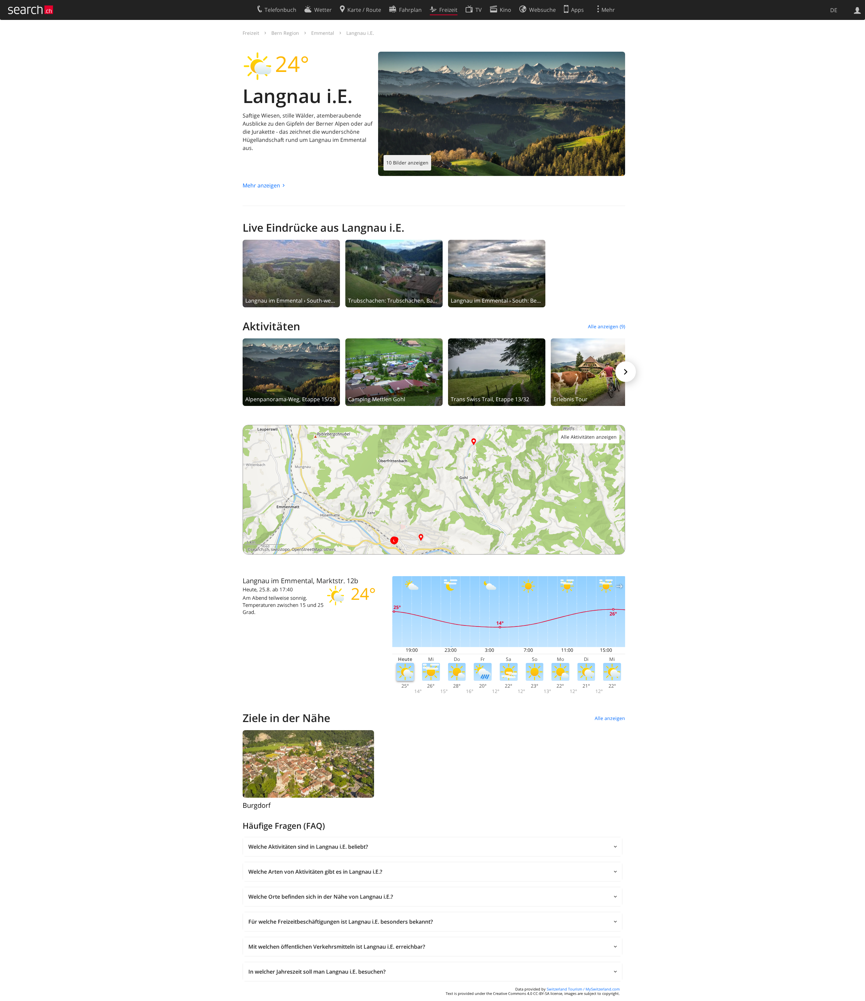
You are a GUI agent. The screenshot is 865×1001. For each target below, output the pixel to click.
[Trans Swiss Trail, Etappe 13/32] (496, 371)
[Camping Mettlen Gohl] (394, 371)
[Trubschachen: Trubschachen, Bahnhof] (394, 273)
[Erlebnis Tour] (599, 371)
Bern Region (285, 33)
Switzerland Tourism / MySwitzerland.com (583, 989)
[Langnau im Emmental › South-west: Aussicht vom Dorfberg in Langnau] (291, 273)
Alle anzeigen (610, 718)
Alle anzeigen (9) (606, 326)
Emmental (322, 33)
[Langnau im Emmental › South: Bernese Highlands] (496, 273)
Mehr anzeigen (261, 185)
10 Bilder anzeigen (407, 162)
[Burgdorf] (308, 763)
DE (833, 10)
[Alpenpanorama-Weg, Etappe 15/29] (291, 371)
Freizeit (251, 33)
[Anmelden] (857, 10)
